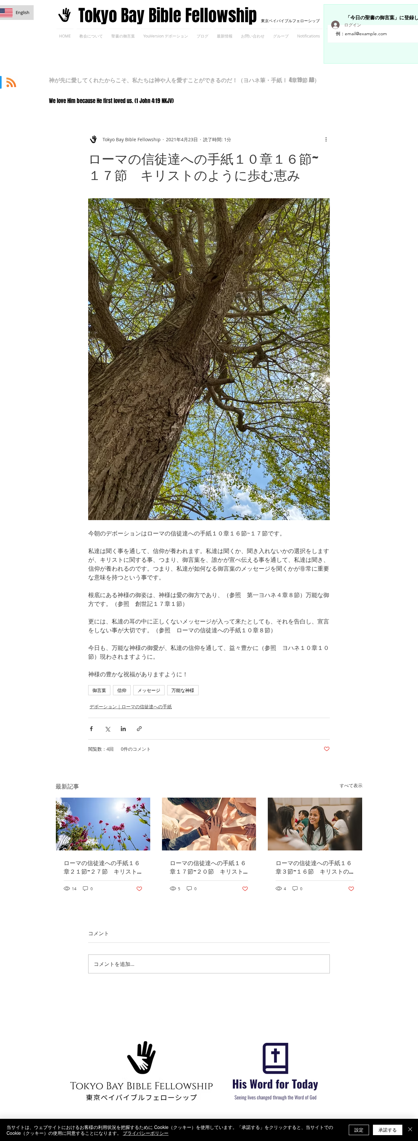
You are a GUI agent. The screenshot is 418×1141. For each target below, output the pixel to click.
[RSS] (11, 82)
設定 (358, 1129)
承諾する (387, 1129)
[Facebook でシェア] (91, 729)
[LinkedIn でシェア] (123, 729)
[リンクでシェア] (139, 729)
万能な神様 (182, 690)
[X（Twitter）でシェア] (107, 729)
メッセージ (148, 690)
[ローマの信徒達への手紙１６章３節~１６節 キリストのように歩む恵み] (315, 824)
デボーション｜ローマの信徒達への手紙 (130, 706)
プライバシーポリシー (146, 1133)
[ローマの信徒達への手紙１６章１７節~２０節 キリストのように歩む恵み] (209, 824)
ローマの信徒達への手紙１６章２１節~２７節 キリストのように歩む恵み (102, 867)
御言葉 (99, 690)
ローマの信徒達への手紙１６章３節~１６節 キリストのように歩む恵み (314, 867)
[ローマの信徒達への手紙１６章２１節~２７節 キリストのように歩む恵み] (103, 824)
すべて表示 (351, 785)
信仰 (121, 690)
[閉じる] (410, 1130)
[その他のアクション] (326, 139)
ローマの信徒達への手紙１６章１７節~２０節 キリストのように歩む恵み (208, 867)
